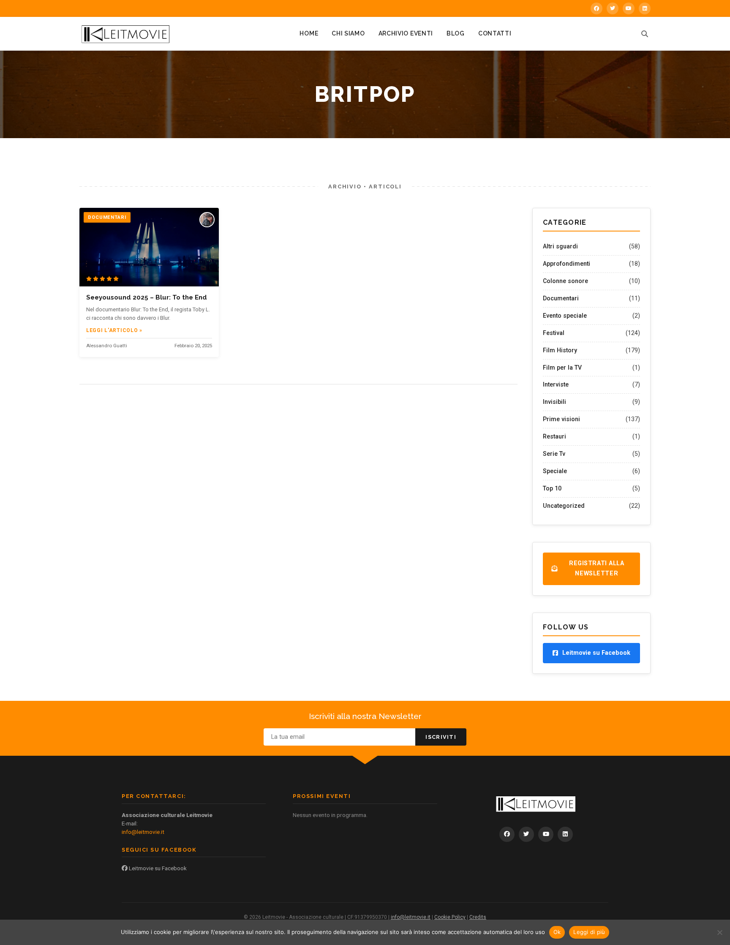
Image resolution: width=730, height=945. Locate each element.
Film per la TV (562, 367)
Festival (553, 333)
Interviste (556, 384)
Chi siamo (348, 33)
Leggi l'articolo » (114, 330)
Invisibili (554, 401)
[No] (719, 932)
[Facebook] (596, 8)
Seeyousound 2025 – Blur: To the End (146, 297)
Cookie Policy (450, 917)
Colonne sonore (565, 281)
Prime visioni (561, 419)
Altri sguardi (560, 246)
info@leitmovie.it (143, 831)
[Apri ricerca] (645, 34)
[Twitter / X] (612, 8)
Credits (477, 917)
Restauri (554, 436)
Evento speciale (565, 315)
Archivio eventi (406, 33)
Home (309, 33)
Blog (456, 33)
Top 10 (552, 488)
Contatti (495, 33)
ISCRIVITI (440, 737)
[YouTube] (629, 8)
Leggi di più (589, 932)
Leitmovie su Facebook (157, 868)
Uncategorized (564, 505)
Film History (560, 350)
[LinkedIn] (645, 8)
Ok (557, 932)
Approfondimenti (566, 263)
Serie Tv (554, 453)
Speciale (555, 471)
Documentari (561, 298)
